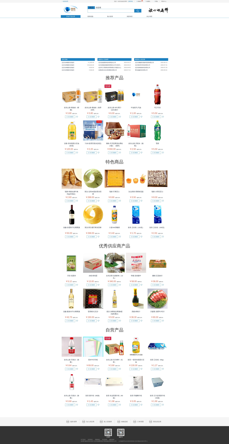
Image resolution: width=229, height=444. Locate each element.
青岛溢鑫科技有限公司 (141, 70)
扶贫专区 (130, 16)
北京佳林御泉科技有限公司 (142, 67)
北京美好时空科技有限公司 (142, 65)
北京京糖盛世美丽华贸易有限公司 (144, 62)
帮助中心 (163, 1)
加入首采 (110, 16)
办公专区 (149, 16)
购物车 (140, 1)
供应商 (98, 8)
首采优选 (90, 16)
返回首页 (65, 1)
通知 (156, 1)
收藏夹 (148, 1)
